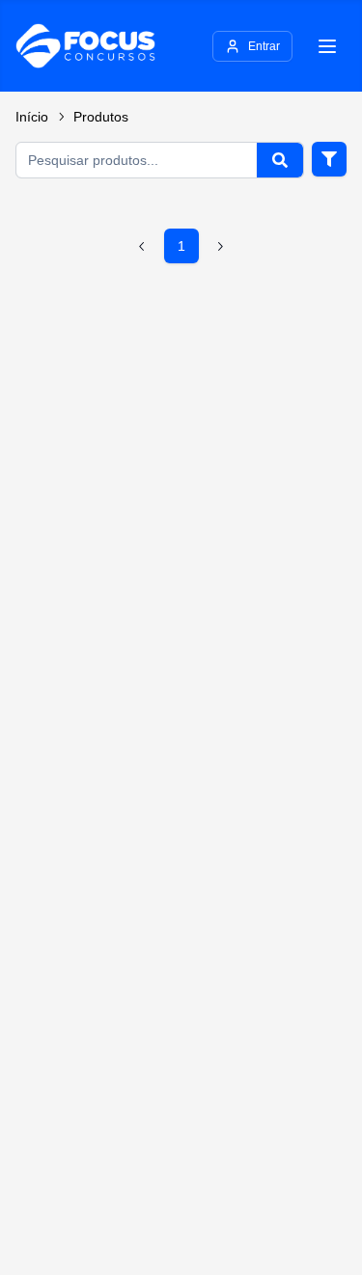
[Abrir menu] (327, 46)
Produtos (100, 116)
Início (31, 116)
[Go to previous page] (142, 246)
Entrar (264, 46)
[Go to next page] (220, 246)
